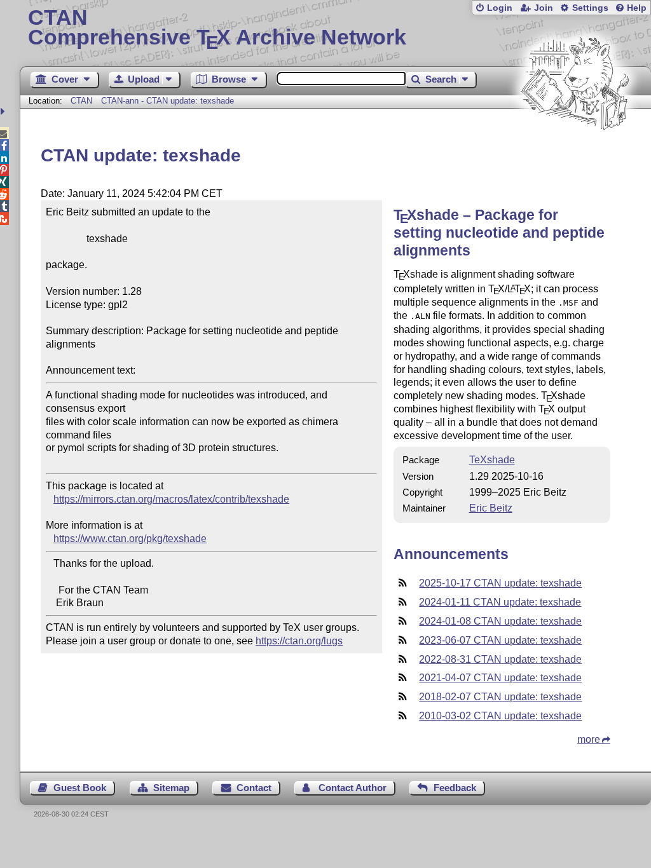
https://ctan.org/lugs (299, 640)
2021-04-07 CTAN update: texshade (500, 677)
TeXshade (492, 459)
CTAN (81, 100)
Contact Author (353, 787)
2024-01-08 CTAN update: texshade (500, 621)
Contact (253, 787)
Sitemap (171, 787)
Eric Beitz (490, 508)
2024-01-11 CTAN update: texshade (500, 602)
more (588, 739)
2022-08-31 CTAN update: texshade (500, 659)
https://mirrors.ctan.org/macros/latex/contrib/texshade (171, 499)
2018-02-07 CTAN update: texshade (500, 696)
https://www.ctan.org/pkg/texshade (130, 538)
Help (637, 8)
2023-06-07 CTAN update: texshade (500, 640)
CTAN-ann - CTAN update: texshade (167, 100)
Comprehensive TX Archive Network (217, 28)
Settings (590, 8)
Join (543, 8)
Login (499, 8)
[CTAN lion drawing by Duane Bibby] (575, 154)
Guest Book (79, 787)
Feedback (455, 787)
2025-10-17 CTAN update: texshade (500, 583)
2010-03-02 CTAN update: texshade (500, 715)
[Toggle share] (4, 111)
